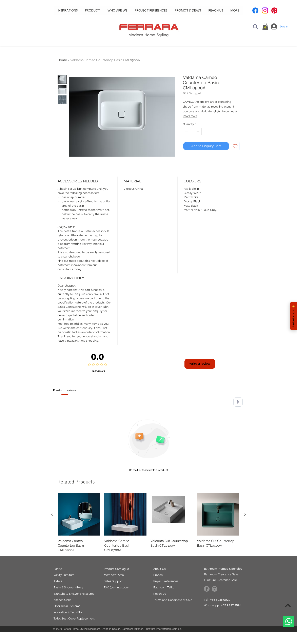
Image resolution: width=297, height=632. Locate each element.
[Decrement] (186, 131)
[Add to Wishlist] (235, 146)
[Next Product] (245, 514)
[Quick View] (79, 514)
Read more (190, 116)
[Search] (255, 27)
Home (62, 60)
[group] (149, 523)
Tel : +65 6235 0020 (217, 600)
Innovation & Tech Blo (68, 612)
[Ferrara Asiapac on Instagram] (214, 589)
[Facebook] (255, 10)
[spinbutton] (192, 131)
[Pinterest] (274, 10)
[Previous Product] (52, 514)
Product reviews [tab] (64, 390)
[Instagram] (265, 10)
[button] (117, 10)
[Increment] (198, 131)
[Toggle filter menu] (238, 402)
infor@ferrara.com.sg (168, 628)
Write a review (199, 364)
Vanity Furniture (64, 575)
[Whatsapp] (288, 621)
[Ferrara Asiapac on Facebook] (207, 589)
